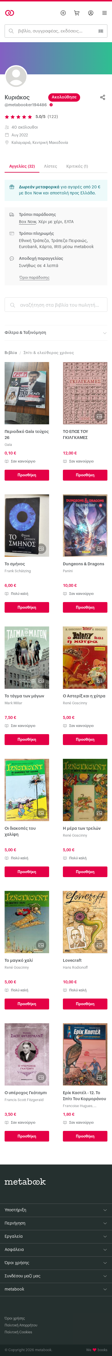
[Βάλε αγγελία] (63, 13)
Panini (68, 571)
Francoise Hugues (77, 1106)
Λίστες (50, 167)
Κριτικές (77, 167)
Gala (8, 444)
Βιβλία (11, 353)
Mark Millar (13, 703)
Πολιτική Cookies (18, 1332)
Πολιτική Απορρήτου (21, 1325)
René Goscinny (75, 703)
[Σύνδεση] (91, 13)
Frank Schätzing (18, 571)
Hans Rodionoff (75, 967)
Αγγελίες (22, 167)
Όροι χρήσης (15, 1318)
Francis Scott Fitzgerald (24, 1100)
